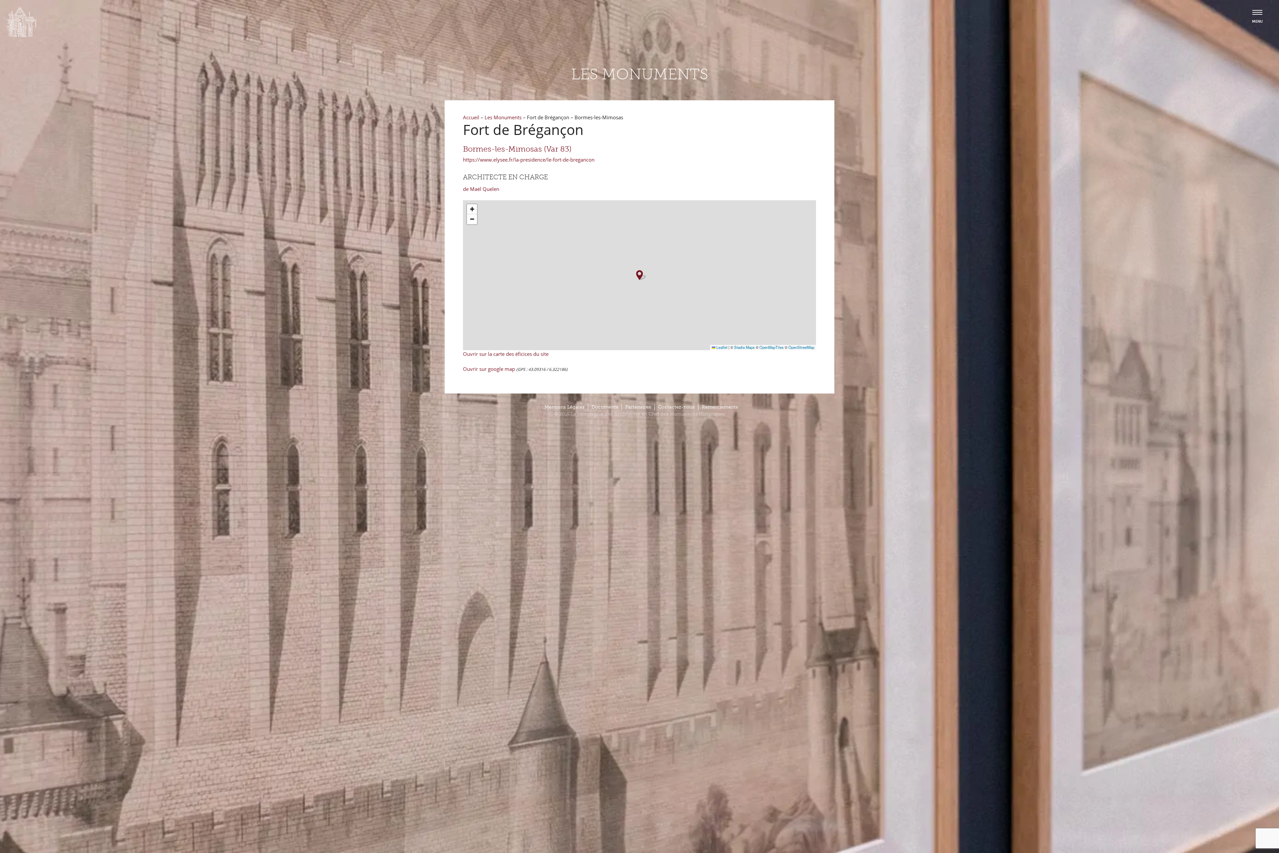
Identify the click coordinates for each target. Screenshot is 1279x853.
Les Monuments (503, 117)
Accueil (471, 117)
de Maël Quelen (481, 189)
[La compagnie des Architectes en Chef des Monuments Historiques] (22, 36)
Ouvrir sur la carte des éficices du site (506, 354)
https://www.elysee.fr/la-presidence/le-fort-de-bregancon (529, 159)
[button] (639, 275)
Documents (605, 407)
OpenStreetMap (801, 347)
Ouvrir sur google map (489, 369)
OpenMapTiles (771, 347)
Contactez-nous (676, 407)
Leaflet (721, 347)
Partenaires (638, 407)
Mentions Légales (565, 407)
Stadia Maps (744, 347)
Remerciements (720, 407)
